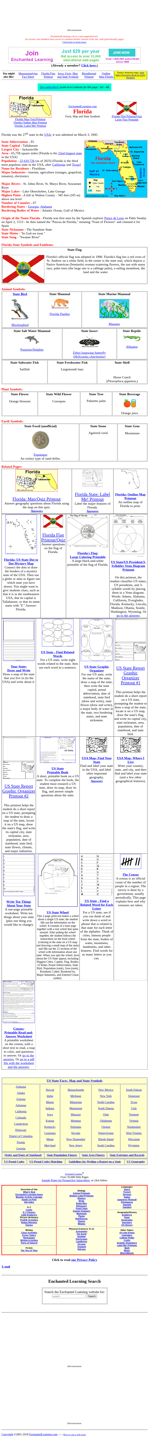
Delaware (20, 1130)
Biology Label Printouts (82, 1196)
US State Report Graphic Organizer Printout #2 (18, 791)
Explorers (127, 1215)
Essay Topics (29, 1235)
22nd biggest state (70, 153)
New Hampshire (75, 1139)
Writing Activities (29, 1240)
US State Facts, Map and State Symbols (74, 1080)
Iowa (50, 1114)
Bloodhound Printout (89, 75)
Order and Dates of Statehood (23, 1155)
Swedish (127, 1207)
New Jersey (75, 1145)
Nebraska (75, 1126)
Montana (76, 1120)
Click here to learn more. (75, 42)
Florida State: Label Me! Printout (92, 497)
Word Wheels (127, 1253)
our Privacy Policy (84, 1260)
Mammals (81, 1213)
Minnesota (76, 1102)
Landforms (81, 1241)
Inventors (127, 1222)
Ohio (106, 1114)
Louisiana (50, 1133)
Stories (29, 1225)
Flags (127, 1217)
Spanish (127, 1204)
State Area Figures (93, 1155)
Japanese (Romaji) (127, 1199)
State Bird (20, 294)
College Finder (127, 1238)
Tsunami (81, 1246)
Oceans (82, 1244)
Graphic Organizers (127, 1243)
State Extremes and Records (127, 1155)
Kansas (50, 1120)
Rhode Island (106, 1139)
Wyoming (133, 1145)
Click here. (89, 65)
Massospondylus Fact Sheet (28, 75)
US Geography (136, 1161)
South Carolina (105, 1145)
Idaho (50, 1096)
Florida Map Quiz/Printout (30, 119)
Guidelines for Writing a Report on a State (95, 1161)
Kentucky (50, 1126)
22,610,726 (27, 161)
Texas (76, 164)
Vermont (134, 1114)
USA (47, 134)
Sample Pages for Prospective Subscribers (66, 1180)
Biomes (82, 1198)
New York (106, 1096)
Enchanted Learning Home (29, 1194)
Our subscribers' (49, 87)
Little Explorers (29, 1215)
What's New (29, 1192)
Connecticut (21, 1123)
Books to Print (29, 1199)
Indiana (50, 1108)
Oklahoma (106, 1120)
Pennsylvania (106, 1133)
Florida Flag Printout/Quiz (127, 116)
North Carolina (105, 1102)
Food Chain (81, 1208)
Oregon (106, 1126)
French (127, 1192)
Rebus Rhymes (29, 1222)
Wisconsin (134, 1139)
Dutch (127, 1189)
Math (127, 1248)
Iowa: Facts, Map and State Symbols (67, 75)
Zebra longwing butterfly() (89, 354)
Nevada (75, 1133)
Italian (127, 1197)
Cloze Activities (29, 1232)
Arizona (20, 1099)
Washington (134, 1126)
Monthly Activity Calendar (29, 1197)
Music (127, 1250)
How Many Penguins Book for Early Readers (130, 75)
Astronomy (81, 1231)
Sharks (81, 1221)
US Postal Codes (14, 1161)
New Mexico (105, 1089)
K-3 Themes (29, 1212)
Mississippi (75, 1108)
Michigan (75, 1096)
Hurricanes (81, 1239)
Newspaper (29, 1238)
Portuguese (127, 1202)
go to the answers (128, 615)
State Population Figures (62, 1155)
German (127, 1194)
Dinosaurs (81, 1206)
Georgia (33, 206)
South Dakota (134, 1089)
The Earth (81, 1234)
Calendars (127, 1235)
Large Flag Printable (126, 119)
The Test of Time (29, 1250)
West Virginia (134, 1133)
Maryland (49, 1145)
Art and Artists (127, 1232)
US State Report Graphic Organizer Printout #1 (130, 675)
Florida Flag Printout (48, 75)
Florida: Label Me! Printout (30, 125)
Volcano (81, 1249)
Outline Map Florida (106, 75)
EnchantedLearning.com (83, 106)
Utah (134, 1108)
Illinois (50, 1102)
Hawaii (50, 1089)
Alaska (21, 1092)
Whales (81, 1224)
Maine (50, 1139)
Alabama (46, 206)
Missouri (76, 1114)
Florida (21, 1142)
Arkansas (20, 1105)
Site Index (29, 1202)
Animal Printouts (81, 1193)
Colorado (20, 1117)
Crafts (29, 1210)
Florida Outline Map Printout (30, 122)
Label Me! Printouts (127, 1245)
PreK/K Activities (29, 1220)
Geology (81, 1236)
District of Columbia (21, 1136)
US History (127, 1225)
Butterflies (81, 1203)
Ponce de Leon (114, 218)
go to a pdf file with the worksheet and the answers (19, 1063)
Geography (127, 1220)
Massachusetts (76, 1089)
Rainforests (81, 1218)
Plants (81, 1216)
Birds (81, 1201)
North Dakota (106, 1108)
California (58, 164)
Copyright (7, 1434)
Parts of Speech (29, 1243)
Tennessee (134, 1096)
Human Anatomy (81, 1211)
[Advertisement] (74, 15)
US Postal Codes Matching (45, 1161)
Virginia (133, 1120)
